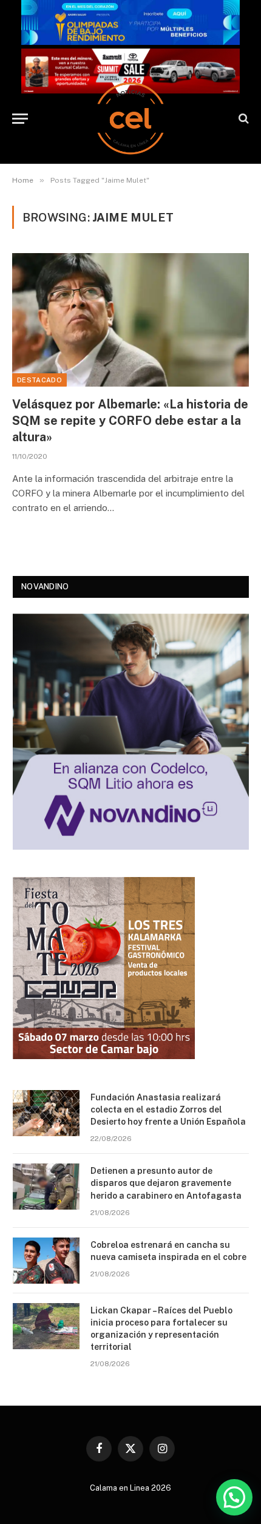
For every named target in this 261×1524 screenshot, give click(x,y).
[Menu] (20, 118)
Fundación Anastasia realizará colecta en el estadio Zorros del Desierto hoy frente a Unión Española (168, 1109)
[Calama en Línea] (130, 118)
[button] (234, 1497)
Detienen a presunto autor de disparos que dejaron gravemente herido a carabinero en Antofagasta (166, 1183)
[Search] (242, 118)
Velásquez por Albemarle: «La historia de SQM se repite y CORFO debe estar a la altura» (130, 420)
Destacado (39, 380)
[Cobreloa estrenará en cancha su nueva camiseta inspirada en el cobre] (46, 1261)
